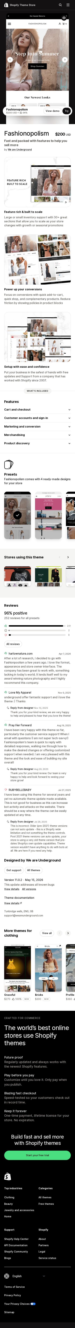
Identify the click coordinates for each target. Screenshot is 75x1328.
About (42, 1238)
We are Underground (20, 149)
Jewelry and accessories (19, 1210)
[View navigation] (68, 5)
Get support (13, 870)
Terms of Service (14, 1286)
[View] (17, 577)
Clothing (9, 1197)
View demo (52, 110)
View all (47, 933)
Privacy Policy (12, 1295)
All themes (33, 870)
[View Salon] (48, 515)
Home (7, 1216)
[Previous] (59, 557)
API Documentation (15, 1245)
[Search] (60, 5)
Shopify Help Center (16, 1238)
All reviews (13, 644)
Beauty (8, 1203)
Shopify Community (16, 1251)
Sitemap (9, 1312)
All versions (29, 889)
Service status (47, 1258)
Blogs (7, 1258)
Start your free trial (37, 1155)
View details (11, 889)
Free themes (46, 1203)
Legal (42, 1251)
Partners (44, 1245)
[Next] (68, 557)
